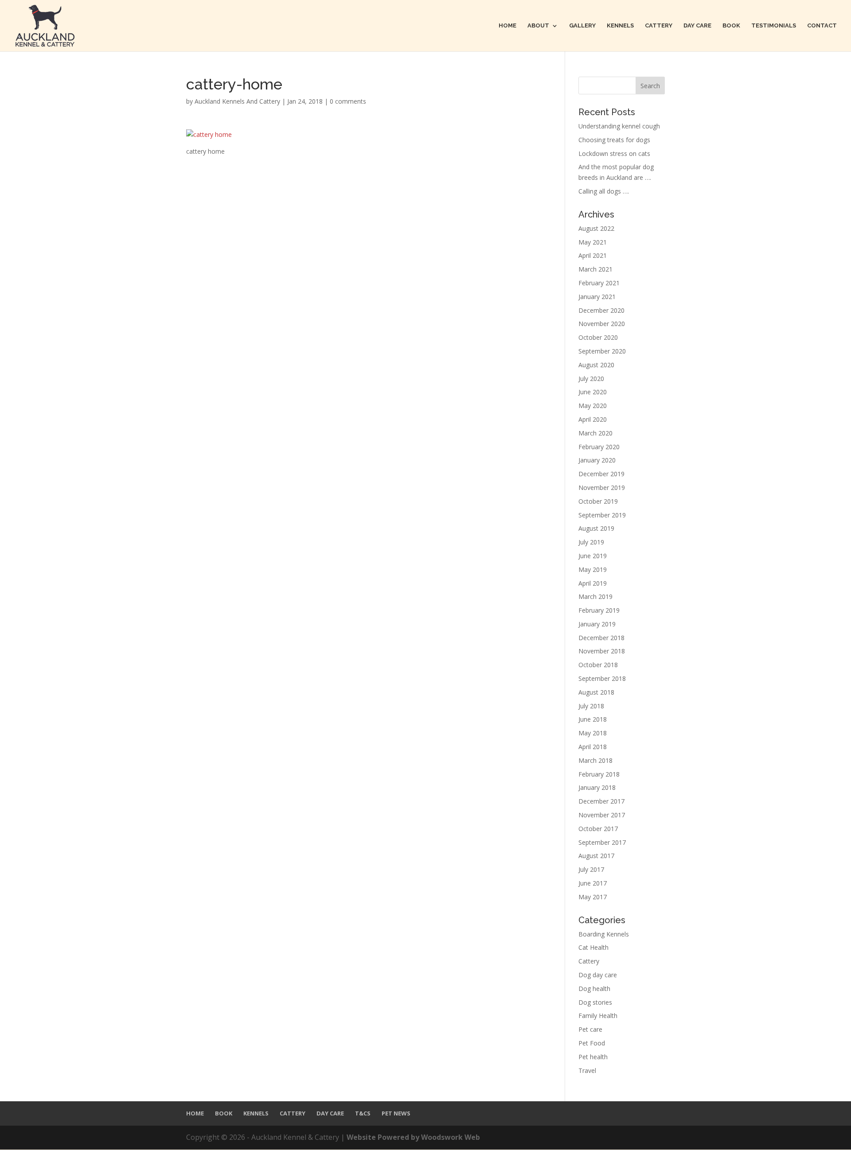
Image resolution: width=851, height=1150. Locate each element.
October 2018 (598, 664)
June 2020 (592, 392)
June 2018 (592, 719)
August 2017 (596, 855)
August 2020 (596, 365)
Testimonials (773, 26)
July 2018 (591, 706)
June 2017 (592, 883)
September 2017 (602, 842)
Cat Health (593, 947)
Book (731, 26)
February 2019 (599, 610)
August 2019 (596, 528)
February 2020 (599, 447)
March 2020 (595, 433)
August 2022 (596, 228)
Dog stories (595, 1002)
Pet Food (591, 1043)
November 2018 (601, 651)
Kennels (620, 26)
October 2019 (598, 501)
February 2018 (599, 774)
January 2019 (597, 624)
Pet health (593, 1057)
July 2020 (591, 378)
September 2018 (602, 678)
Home (507, 26)
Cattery (658, 26)
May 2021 (592, 242)
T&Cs (363, 1113)
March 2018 (595, 760)
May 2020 (592, 405)
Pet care (590, 1029)
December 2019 (601, 474)
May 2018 (592, 733)
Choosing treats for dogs (614, 140)
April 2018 (592, 746)
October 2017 (598, 828)
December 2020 (601, 310)
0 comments (348, 101)
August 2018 (596, 692)
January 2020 (597, 460)
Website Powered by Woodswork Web (413, 1137)
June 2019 (592, 556)
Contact (822, 26)
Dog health (594, 988)
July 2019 (591, 542)
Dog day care (597, 975)
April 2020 (592, 419)
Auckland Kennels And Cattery (237, 101)
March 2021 (595, 269)
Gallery (582, 26)
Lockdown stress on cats (614, 153)
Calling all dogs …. (603, 191)
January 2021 (597, 296)
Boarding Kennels (603, 934)
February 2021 (599, 283)
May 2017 (592, 897)
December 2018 (601, 637)
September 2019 (602, 515)
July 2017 (591, 869)
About (538, 26)
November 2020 (601, 323)
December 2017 (601, 801)
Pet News (396, 1113)
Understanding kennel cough (619, 126)
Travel (587, 1070)
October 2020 (598, 337)
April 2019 (592, 583)
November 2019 (601, 487)
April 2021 (592, 255)
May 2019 (592, 569)
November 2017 (601, 815)
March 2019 (595, 596)
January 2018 (597, 787)
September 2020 (602, 351)
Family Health (597, 1015)
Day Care (697, 26)
